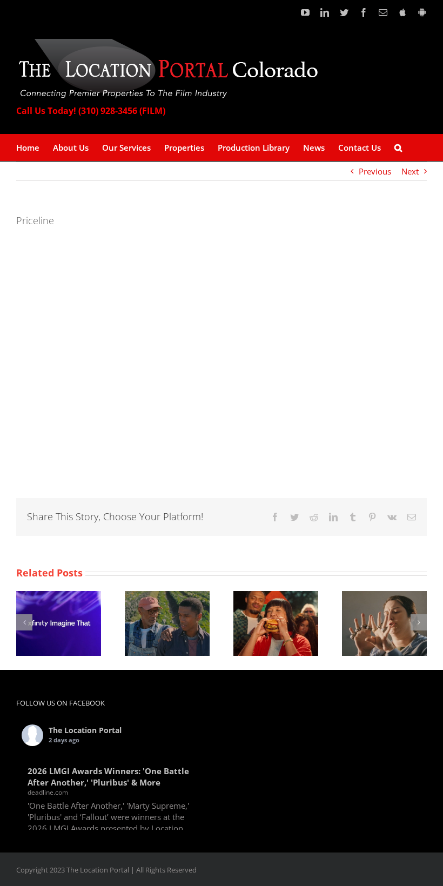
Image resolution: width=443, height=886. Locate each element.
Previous (375, 171)
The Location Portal (85, 730)
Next (410, 171)
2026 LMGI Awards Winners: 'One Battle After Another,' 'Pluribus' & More (108, 777)
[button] (398, 147)
